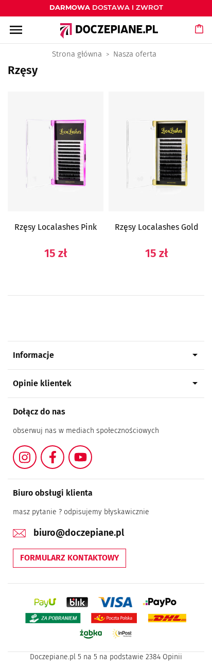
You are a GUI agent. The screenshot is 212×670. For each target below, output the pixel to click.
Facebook (63, 451)
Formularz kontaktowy (69, 558)
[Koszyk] (199, 39)
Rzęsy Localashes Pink (55, 227)
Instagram (36, 451)
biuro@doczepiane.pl (78, 532)
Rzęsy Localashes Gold (157, 227)
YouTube (91, 451)
